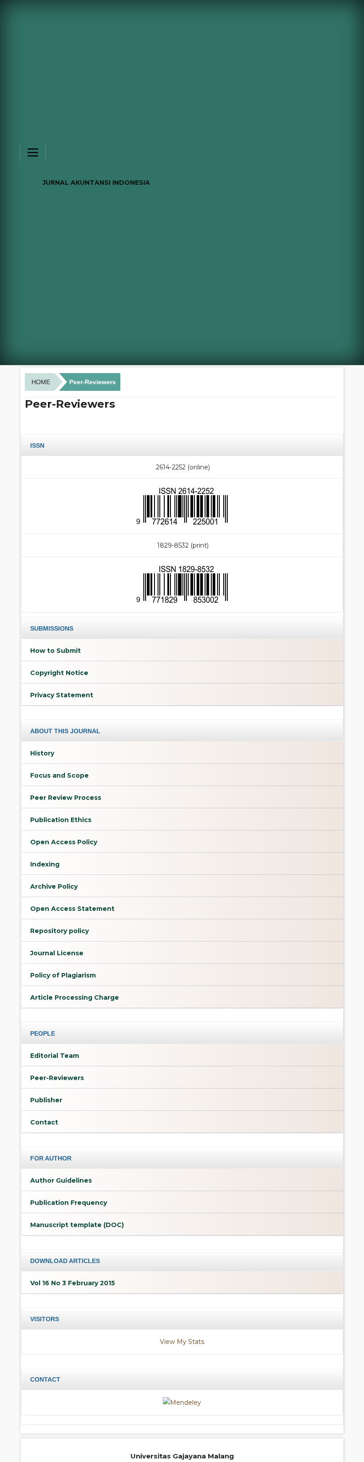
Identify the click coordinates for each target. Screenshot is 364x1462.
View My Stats (182, 1342)
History (42, 753)
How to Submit (55, 651)
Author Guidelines (61, 1180)
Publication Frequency (68, 1203)
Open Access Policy (63, 842)
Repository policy (59, 931)
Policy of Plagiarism (63, 975)
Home (41, 381)
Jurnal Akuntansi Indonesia (96, 183)
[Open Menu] (32, 152)
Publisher (46, 1100)
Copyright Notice (59, 673)
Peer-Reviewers (57, 1078)
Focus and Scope (59, 775)
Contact (44, 1122)
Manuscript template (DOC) (77, 1225)
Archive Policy (54, 886)
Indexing (44, 864)
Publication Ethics (60, 820)
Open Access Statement (72, 909)
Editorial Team (54, 1056)
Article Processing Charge (74, 997)
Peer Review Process (65, 798)
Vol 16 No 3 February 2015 (72, 1283)
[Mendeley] (182, 1402)
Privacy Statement (61, 695)
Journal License (56, 953)
